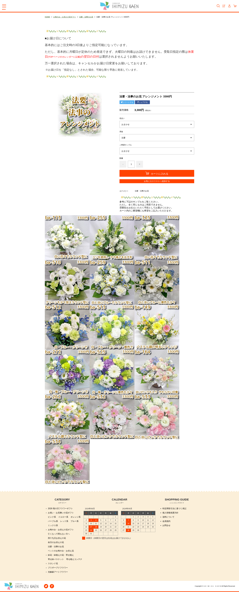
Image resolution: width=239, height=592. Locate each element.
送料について (168, 517)
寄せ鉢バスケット (56, 559)
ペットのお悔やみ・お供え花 (61, 551)
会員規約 (166, 521)
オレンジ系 (76, 517)
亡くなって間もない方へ (59, 534)
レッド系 (64, 521)
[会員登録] (224, 6)
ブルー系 (75, 521)
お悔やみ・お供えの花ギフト (64, 17)
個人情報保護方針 (170, 513)
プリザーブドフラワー (58, 568)
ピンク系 (52, 517)
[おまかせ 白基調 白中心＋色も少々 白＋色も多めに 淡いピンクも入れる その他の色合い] (157, 124)
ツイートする (128, 102)
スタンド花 (53, 563)
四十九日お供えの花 (57, 538)
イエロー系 (63, 517)
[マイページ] (229, 6)
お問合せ (166, 525)
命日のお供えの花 (56, 542)
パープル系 (53, 521)
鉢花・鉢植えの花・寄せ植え (61, 555)
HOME (47, 17)
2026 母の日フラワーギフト (60, 508)
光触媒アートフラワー (58, 572)
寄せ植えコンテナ (74, 559)
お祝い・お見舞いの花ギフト (61, 513)
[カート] (235, 6)
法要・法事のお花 (86, 17)
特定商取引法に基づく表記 (174, 508)
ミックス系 (53, 525)
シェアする (143, 102)
